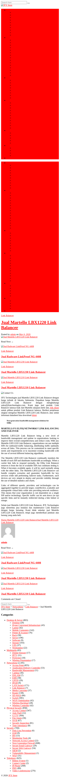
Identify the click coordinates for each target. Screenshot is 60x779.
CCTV (15, 83)
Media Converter (19, 73)
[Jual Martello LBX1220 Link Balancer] (19, 337)
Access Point (18, 40)
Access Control (19, 80)
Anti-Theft (17, 88)
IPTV (14, 155)
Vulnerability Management (24, 125)
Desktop (16, 622)
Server (15, 15)
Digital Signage (19, 153)
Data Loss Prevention (21, 110)
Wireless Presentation (21, 148)
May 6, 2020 (24, 334)
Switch (15, 57)
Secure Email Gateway (22, 105)
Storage (15, 25)
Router (15, 52)
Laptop (15, 12)
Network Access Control (23, 120)
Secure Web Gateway (21, 108)
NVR (14, 93)
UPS (14, 32)
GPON (15, 42)
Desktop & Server (15, 10)
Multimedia (12, 145)
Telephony (11, 130)
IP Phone (16, 133)
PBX (14, 135)
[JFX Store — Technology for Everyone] (6, 5)
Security (10, 728)
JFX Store (12, 775)
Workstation (17, 20)
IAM (14, 113)
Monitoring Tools (20, 118)
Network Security (14, 100)
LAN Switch (18, 685)
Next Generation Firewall (23, 103)
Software (16, 30)
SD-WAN (16, 50)
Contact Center (19, 143)
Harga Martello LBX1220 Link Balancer (19, 520)
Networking (12, 37)
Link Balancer (18, 67)
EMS (14, 55)
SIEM (15, 123)
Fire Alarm (17, 98)
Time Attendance (19, 90)
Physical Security (14, 78)
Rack (14, 27)
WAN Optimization (20, 70)
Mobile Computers (20, 35)
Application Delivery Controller (26, 47)
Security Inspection (20, 95)
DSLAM (16, 65)
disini (34, 415)
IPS (13, 115)
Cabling (15, 60)
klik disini (54, 408)
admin (13, 334)
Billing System (18, 140)
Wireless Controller (20, 75)
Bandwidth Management (23, 45)
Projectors (16, 150)
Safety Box (17, 85)
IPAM (15, 683)
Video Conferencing (21, 138)
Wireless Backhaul (20, 62)
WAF (14, 128)
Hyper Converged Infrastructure (26, 17)
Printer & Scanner (20, 22)
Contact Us (12, 158)
